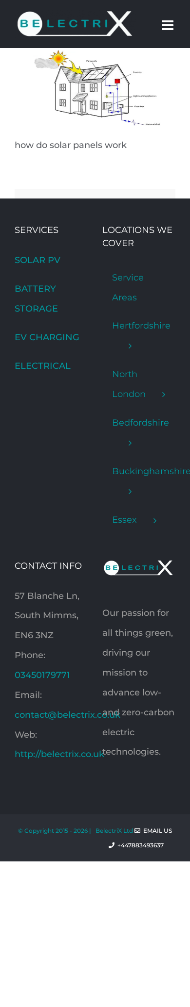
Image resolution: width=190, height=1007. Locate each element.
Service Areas (128, 287)
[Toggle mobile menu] (168, 25)
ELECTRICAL (43, 366)
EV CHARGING (47, 337)
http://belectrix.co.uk (59, 754)
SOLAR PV (37, 260)
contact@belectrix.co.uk (67, 715)
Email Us (156, 830)
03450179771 (42, 675)
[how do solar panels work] (88, 57)
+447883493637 (144, 845)
